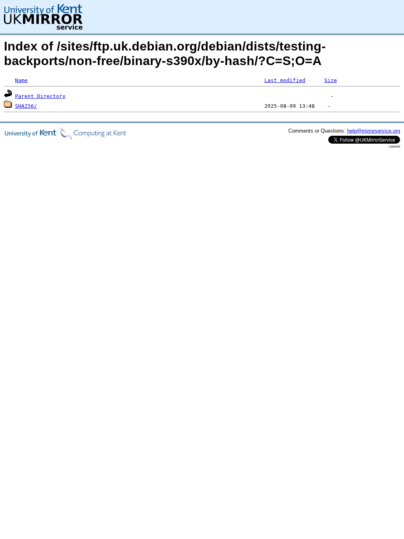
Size (330, 80)
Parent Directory (40, 96)
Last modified (284, 80)
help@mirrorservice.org (373, 131)
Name (21, 80)
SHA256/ (26, 106)
